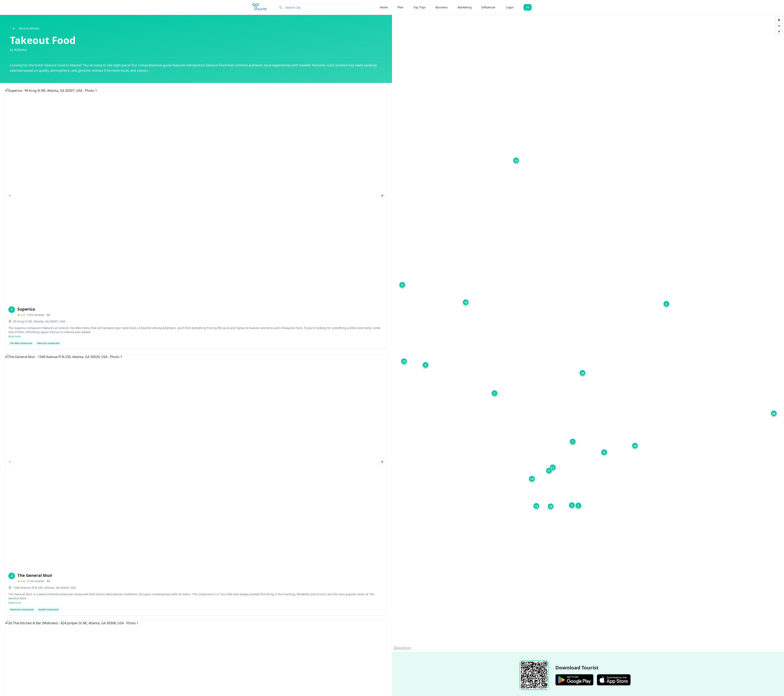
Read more (14, 336)
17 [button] (549, 471)
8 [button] (402, 285)
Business (441, 7)
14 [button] (531, 479)
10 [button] (582, 373)
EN (527, 7)
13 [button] (404, 361)
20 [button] (773, 413)
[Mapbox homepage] (402, 648)
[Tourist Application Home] (260, 7)
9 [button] (604, 452)
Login (510, 7)
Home (384, 7)
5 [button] (578, 506)
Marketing (465, 7)
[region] (588, 333)
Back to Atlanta (29, 28)
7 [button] (573, 442)
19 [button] (550, 506)
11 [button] (552, 467)
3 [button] (494, 393)
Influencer (488, 7)
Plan (400, 7)
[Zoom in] (779, 20)
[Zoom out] (779, 26)
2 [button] (666, 304)
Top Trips (419, 7)
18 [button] (465, 302)
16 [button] (635, 446)
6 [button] (425, 365)
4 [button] (572, 505)
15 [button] (516, 160)
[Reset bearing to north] (779, 32)
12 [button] (536, 506)
